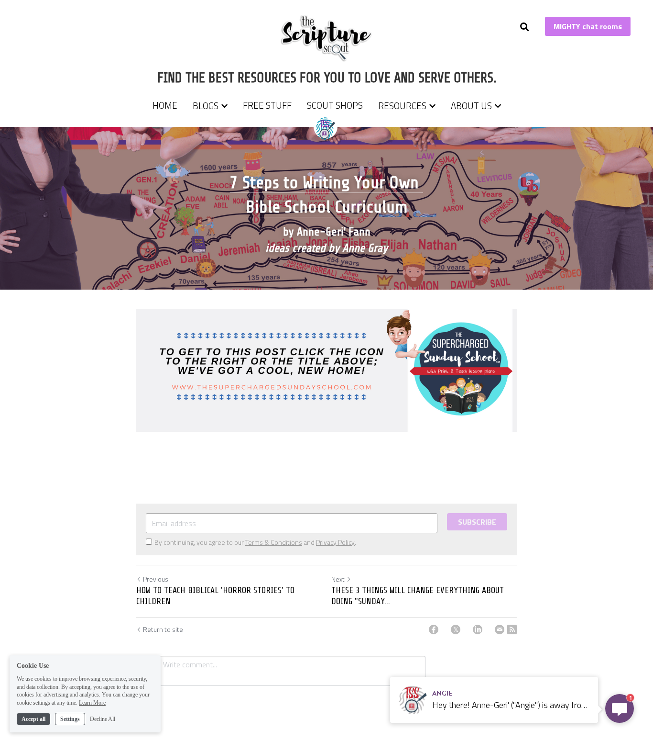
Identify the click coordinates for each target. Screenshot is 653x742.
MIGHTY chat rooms (588, 26)
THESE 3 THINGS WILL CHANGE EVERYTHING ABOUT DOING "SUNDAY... (417, 595)
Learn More (92, 702)
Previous (155, 579)
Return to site (163, 629)
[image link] (326, 38)
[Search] (524, 27)
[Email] (499, 629)
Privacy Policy (335, 542)
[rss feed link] (512, 629)
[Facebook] (433, 629)
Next (338, 579)
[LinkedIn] (477, 629)
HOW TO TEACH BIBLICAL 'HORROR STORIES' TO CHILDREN (215, 595)
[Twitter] (455, 629)
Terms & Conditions (273, 542)
